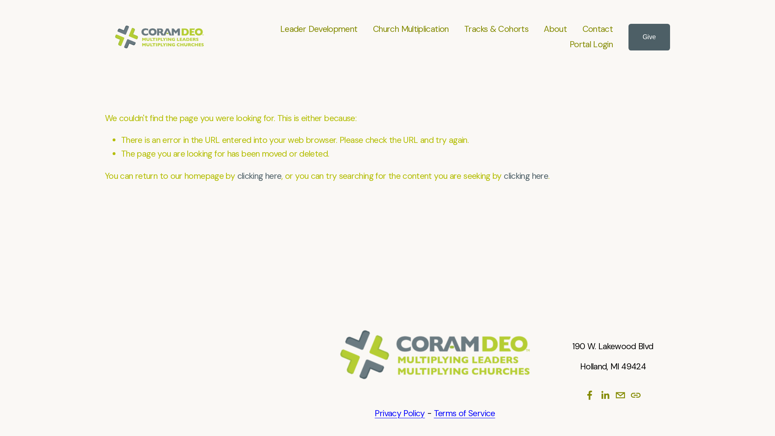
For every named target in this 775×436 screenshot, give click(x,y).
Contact (597, 29)
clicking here (259, 176)
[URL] (636, 395)
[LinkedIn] (605, 395)
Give (649, 37)
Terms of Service (464, 413)
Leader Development (319, 29)
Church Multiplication (411, 29)
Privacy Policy (400, 413)
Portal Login (591, 44)
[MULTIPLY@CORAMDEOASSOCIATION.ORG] (620, 395)
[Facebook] (590, 395)
